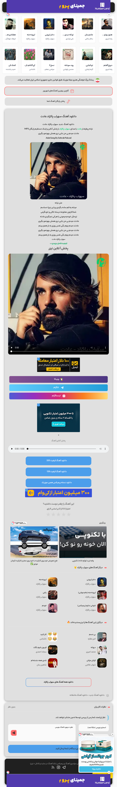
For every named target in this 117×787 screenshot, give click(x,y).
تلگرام (56, 387)
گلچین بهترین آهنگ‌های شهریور (56, 91)
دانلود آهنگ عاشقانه (78, 695)
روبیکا (56, 379)
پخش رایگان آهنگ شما (56, 101)
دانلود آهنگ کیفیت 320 (57, 461)
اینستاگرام (56, 396)
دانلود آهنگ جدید (96, 695)
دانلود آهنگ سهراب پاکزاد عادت (58, 116)
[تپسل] (8, 14)
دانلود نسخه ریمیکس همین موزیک (57, 483)
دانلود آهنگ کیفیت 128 (57, 472)
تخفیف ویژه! (96, 769)
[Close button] (112, 734)
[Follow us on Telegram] (64, 768)
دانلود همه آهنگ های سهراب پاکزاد (58, 682)
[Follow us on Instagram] (58, 768)
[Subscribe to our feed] (53, 768)
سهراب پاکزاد (53, 124)
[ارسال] (14, 733)
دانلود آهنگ (68, 124)
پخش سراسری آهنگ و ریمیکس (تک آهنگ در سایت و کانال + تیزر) (55, 763)
